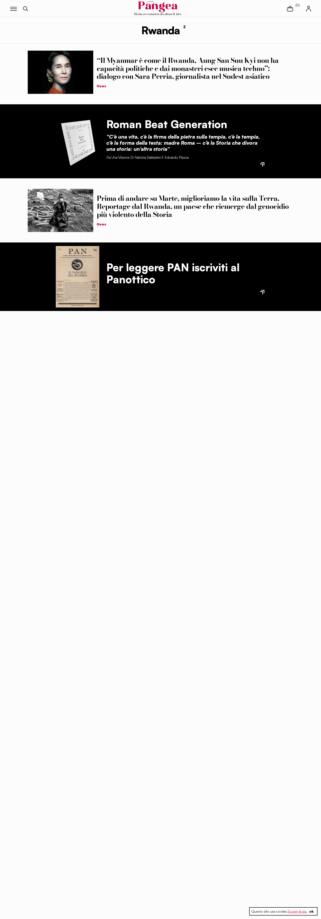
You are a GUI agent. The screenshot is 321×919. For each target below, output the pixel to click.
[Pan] (77, 277)
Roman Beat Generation (166, 124)
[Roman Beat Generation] (77, 141)
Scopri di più (297, 911)
